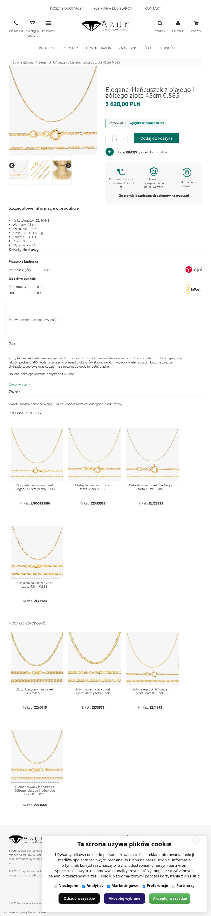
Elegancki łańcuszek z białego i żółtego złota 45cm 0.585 (79, 62)
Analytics (95, 885)
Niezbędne (68, 885)
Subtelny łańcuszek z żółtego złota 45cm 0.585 (92, 487)
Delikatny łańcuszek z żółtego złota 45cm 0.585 (150, 487)
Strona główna (23, 62)
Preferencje (157, 885)
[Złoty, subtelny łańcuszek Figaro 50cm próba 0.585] (94, 658)
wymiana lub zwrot (113, 8)
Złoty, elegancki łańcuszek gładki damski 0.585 (150, 691)
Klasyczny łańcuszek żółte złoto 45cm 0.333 (34, 584)
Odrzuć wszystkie (79, 898)
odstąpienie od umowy (105, 403)
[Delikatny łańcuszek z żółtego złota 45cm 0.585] (152, 454)
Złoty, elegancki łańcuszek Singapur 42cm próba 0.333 (35, 487)
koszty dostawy (66, 8)
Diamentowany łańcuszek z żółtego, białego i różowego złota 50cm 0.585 (35, 790)
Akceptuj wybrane (124, 898)
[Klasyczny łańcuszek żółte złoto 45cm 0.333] (37, 552)
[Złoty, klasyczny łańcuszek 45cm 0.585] (37, 658)
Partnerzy (185, 885)
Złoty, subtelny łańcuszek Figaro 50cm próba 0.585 (92, 691)
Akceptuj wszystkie (170, 898)
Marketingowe (124, 885)
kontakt (153, 8)
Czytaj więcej (18, 384)
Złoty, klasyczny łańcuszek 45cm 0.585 (35, 691)
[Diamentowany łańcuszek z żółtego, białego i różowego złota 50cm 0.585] (37, 756)
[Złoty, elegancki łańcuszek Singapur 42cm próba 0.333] (37, 454)
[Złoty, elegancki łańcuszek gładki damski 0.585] (152, 658)
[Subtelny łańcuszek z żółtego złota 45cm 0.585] (94, 454)
